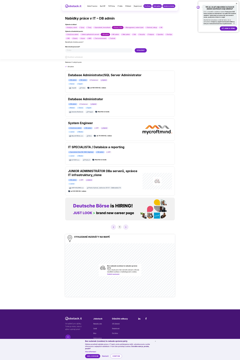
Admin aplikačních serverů (90, 34)
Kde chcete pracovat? (72, 47)
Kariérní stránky (169, 6)
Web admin (126, 34)
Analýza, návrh (72, 27)
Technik (112, 38)
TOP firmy (111, 6)
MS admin (115, 34)
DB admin (106, 34)
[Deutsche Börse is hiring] (120, 209)
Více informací (90, 352)
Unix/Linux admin (72, 34)
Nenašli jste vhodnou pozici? (74, 42)
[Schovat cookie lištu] (155, 341)
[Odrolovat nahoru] (68, 337)
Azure (83, 38)
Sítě (134, 34)
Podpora (151, 34)
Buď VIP (102, 6)
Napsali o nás (97, 324)
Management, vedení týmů (134, 27)
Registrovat (138, 6)
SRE (68, 38)
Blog (94, 333)
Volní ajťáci (157, 6)
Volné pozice (97, 338)
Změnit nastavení (113, 274)
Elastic (75, 38)
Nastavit (105, 356)
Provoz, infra (118, 27)
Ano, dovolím (92, 356)
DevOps (169, 34)
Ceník (95, 328)
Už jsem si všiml (228, 28)
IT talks (120, 6)
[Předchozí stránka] (113, 227)
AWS (89, 38)
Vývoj (82, 27)
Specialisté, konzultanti (102, 27)
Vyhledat (141, 50)
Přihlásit (128, 6)
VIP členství (116, 324)
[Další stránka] (125, 227)
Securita (142, 34)
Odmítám (116, 356)
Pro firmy (147, 6)
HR (161, 27)
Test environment (100, 38)
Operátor (160, 34)
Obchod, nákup (152, 27)
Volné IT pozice (92, 6)
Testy (89, 27)
